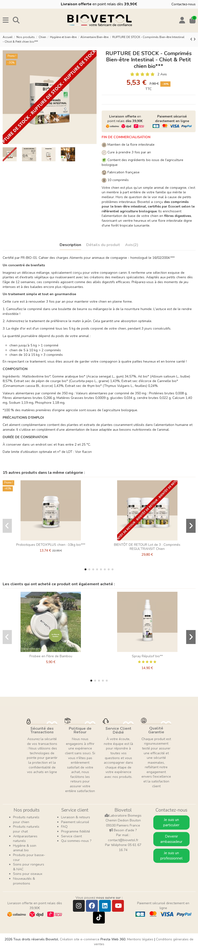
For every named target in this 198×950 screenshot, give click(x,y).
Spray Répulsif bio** (147, 656)
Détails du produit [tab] (103, 245)
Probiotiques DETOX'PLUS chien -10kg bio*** (50, 544)
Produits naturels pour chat (26, 829)
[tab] (131, 246)
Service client (71, 836)
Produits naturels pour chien (26, 819)
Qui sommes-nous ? (76, 841)
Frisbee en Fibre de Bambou (50, 656)
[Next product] (194, 39)
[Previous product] (191, 39)
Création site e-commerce (79, 939)
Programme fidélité (75, 831)
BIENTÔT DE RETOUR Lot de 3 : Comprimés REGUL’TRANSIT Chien (147, 546)
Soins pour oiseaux (27, 874)
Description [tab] (70, 245)
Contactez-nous (183, 4)
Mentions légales (140, 939)
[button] (85, 569)
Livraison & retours (75, 817)
